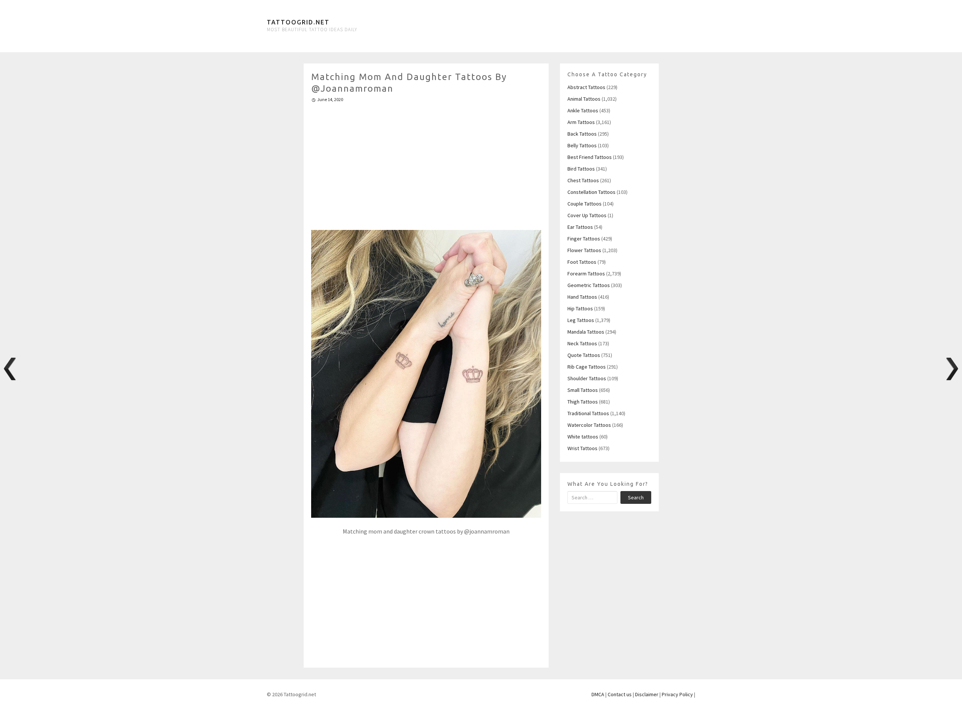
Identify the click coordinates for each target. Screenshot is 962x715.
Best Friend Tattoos (589, 157)
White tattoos (582, 436)
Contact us (620, 694)
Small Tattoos (582, 390)
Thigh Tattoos (582, 401)
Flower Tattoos (584, 250)
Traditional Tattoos (588, 413)
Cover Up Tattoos (587, 215)
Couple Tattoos (584, 203)
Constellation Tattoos (591, 192)
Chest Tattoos (583, 180)
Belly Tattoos (582, 145)
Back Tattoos (582, 133)
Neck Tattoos (582, 343)
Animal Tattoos (583, 98)
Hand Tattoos (582, 296)
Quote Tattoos (583, 355)
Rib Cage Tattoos (586, 366)
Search (636, 497)
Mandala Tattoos (585, 331)
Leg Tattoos (580, 320)
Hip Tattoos (580, 308)
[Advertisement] (426, 163)
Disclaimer (646, 694)
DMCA (597, 694)
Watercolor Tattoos (589, 425)
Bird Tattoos (581, 168)
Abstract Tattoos (586, 87)
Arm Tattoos (581, 122)
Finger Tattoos (583, 238)
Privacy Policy (677, 694)
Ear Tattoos (580, 227)
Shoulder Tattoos (586, 378)
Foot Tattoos (581, 261)
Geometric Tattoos (588, 285)
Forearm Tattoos (586, 273)
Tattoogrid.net (298, 22)
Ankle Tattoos (582, 110)
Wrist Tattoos (582, 448)
